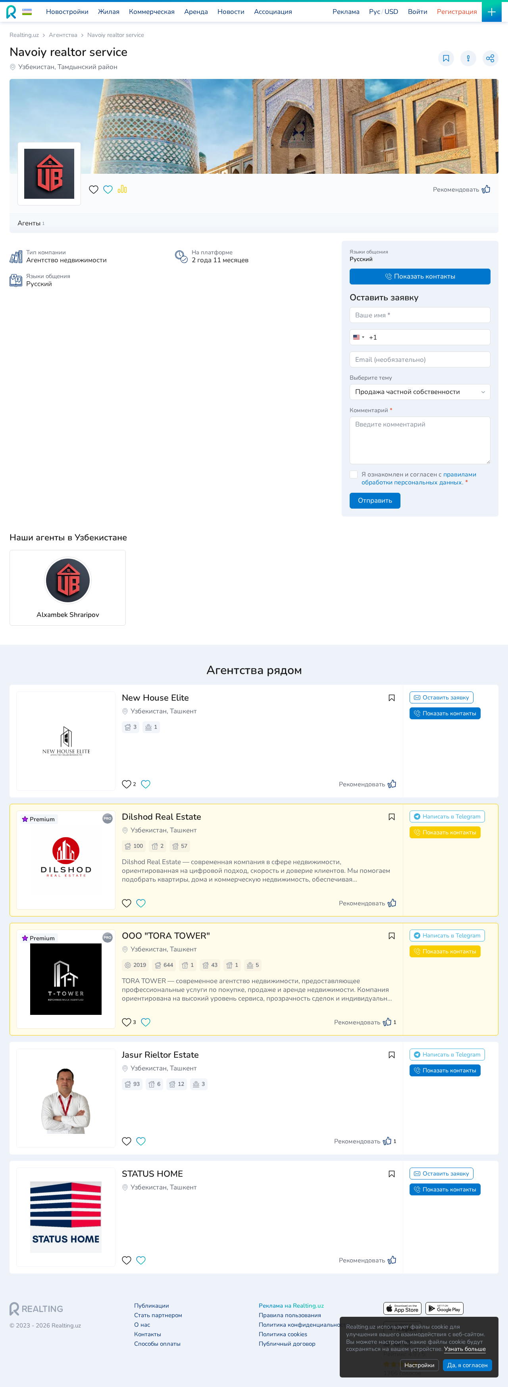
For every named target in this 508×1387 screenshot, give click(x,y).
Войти (417, 11)
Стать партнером (158, 1315)
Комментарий (371, 410)
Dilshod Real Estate (161, 817)
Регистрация (457, 11)
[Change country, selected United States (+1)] (358, 337)
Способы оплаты (157, 1344)
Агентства (63, 35)
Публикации (151, 1306)
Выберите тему (371, 378)
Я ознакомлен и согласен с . (419, 478)
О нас (142, 1325)
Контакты (147, 1334)
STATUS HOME (152, 1174)
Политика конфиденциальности (304, 1325)
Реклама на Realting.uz (291, 1306)
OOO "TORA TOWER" (166, 936)
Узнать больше (465, 1349)
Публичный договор (287, 1344)
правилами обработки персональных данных (419, 478)
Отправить (375, 500)
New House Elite (155, 698)
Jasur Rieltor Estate (160, 1055)
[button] (27, 12)
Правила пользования (290, 1315)
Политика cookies (283, 1334)
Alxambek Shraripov (68, 614)
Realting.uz (24, 35)
